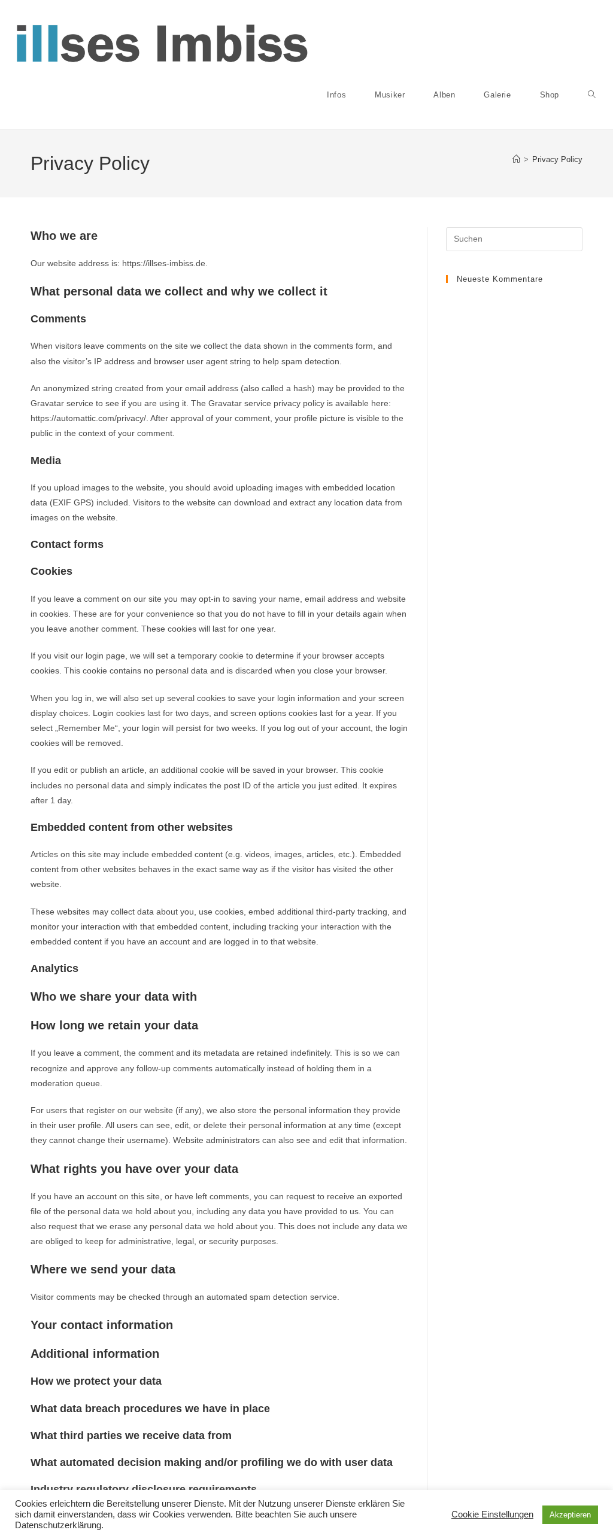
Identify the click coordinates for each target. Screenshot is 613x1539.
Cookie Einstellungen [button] (492, 1514)
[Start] (516, 159)
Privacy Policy (557, 159)
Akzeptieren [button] (570, 1514)
